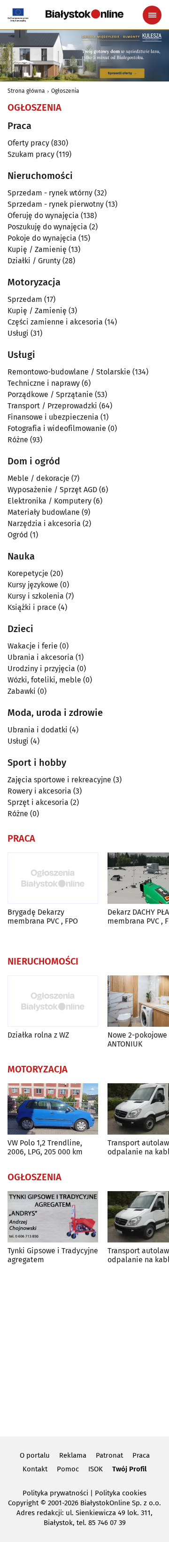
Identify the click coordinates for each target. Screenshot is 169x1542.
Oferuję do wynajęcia (43, 215)
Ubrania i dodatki (38, 729)
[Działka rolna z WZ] (53, 1001)
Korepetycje (28, 573)
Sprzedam (25, 299)
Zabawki (22, 691)
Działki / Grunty (34, 260)
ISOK (95, 1469)
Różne (18, 439)
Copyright (23, 1503)
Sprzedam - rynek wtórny (50, 192)
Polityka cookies (120, 1493)
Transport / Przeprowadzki (52, 405)
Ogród (18, 534)
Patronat (109, 1455)
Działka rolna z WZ (38, 1035)
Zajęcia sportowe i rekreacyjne (59, 779)
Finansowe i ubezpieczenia (53, 417)
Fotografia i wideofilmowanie (57, 428)
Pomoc (68, 1469)
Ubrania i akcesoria (41, 657)
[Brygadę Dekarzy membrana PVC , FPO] (53, 878)
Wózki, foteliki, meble (44, 679)
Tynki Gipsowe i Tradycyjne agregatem (53, 1255)
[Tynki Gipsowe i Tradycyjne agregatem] (53, 1216)
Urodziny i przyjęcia (41, 668)
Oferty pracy (28, 142)
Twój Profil (129, 1469)
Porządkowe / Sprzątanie (50, 394)
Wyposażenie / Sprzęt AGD (52, 489)
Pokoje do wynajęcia (42, 238)
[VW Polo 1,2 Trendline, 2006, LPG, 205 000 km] (53, 1109)
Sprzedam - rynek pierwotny (56, 204)
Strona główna (26, 91)
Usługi (18, 333)
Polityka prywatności (55, 1493)
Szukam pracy (31, 154)
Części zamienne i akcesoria (55, 321)
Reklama (72, 1455)
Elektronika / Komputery (50, 500)
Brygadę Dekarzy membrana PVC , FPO (43, 916)
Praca (141, 1455)
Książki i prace (32, 607)
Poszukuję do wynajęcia (47, 226)
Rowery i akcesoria (39, 791)
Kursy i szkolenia (36, 596)
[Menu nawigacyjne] (152, 15)
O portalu (35, 1455)
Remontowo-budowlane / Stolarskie (69, 371)
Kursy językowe (33, 584)
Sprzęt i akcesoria (38, 802)
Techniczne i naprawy (44, 383)
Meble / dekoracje (38, 478)
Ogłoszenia (65, 91)
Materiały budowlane (44, 512)
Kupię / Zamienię (37, 249)
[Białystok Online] (84, 14)
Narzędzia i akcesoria (44, 523)
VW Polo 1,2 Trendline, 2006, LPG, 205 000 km (45, 1147)
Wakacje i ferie (33, 645)
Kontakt (35, 1469)
